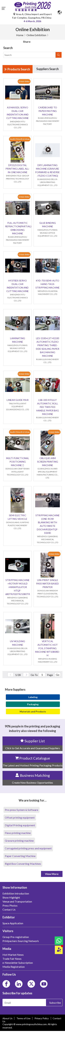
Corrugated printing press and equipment (28, 848)
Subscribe (55, 1002)
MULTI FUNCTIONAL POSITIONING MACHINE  (17, 462)
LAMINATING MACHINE (17, 340)
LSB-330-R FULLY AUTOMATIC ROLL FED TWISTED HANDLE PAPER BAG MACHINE (47, 406)
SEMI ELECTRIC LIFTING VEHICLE (17, 517)
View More (51, 873)
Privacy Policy (41, 1018)
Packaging (32, 704)
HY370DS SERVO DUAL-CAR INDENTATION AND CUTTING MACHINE (17, 285)
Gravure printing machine (19, 840)
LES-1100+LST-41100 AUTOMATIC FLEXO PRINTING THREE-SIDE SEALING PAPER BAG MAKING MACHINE (47, 347)
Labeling (33, 697)
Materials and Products (33, 711)
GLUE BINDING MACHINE (47, 224)
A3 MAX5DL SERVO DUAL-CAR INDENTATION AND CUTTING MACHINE (17, 112)
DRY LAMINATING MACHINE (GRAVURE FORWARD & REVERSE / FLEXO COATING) (47, 170)
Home (19, 35)
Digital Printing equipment (20, 825)
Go (57, 674)
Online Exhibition (36, 35)
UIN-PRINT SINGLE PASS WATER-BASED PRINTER (47, 583)
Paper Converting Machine (20, 856)
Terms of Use (23, 1018)
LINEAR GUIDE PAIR (17, 399)
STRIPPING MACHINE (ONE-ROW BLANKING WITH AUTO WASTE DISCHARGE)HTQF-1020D (48, 524)
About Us (7, 1018)
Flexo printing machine (18, 832)
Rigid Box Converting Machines (23, 863)
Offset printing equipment (20, 817)
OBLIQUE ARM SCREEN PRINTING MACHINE (47, 462)
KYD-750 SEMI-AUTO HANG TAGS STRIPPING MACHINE (48, 284)
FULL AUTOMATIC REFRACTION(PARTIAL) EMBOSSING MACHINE (17, 228)
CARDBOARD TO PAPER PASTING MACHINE (47, 111)
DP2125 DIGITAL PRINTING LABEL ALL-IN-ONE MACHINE (18, 169)
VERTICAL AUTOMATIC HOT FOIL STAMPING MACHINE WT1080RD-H (47, 648)
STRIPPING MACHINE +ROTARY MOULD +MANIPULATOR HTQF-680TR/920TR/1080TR (17, 587)
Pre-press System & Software (21, 809)
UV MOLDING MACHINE (17, 643)
